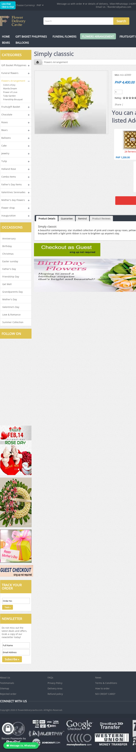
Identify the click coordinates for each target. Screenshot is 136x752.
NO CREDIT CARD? (105, 693)
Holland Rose (8, 168)
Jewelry (5, 153)
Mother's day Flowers (13, 200)
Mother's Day (9, 299)
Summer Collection (12, 322)
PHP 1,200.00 (123, 157)
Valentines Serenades (13, 192)
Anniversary (9, 238)
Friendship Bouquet (13, 99)
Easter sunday (10, 261)
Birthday (7, 246)
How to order (102, 688)
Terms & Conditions (106, 683)
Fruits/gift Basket (10, 106)
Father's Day (9, 269)
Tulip (4, 161)
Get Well (7, 284)
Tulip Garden (9, 95)
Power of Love (10, 92)
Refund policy (55, 693)
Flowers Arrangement (98, 36)
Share (118, 104)
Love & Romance (11, 314)
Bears (6, 42)
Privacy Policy (55, 683)
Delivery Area (55, 688)
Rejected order (8, 693)
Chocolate (6, 114)
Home (6, 36)
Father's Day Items (11, 184)
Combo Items (8, 176)
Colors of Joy (9, 84)
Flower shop (8, 207)
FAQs (50, 677)
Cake (4, 145)
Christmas (8, 253)
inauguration (8, 215)
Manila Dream (10, 88)
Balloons (22, 42)
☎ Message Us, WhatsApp (21, 745)
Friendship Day (10, 276)
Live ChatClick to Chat (8, 5)
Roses (4, 122)
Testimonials (7, 683)
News (98, 677)
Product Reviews (101, 218)
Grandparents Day (12, 291)
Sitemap (4, 688)
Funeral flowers (64, 36)
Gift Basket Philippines (31, 36)
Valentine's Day (10, 307)
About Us (5, 677)
